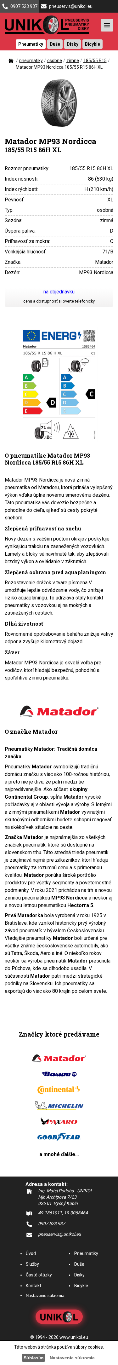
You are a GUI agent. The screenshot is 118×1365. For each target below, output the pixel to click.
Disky (79, 1274)
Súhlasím (33, 1357)
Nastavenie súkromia (45, 1295)
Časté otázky (39, 1274)
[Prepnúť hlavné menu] (107, 25)
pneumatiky (31, 60)
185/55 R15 (95, 60)
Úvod (31, 1253)
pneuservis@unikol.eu (71, 6)
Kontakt (33, 1285)
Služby (32, 1264)
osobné (54, 60)
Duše (79, 1264)
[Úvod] (11, 62)
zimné (72, 60)
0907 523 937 (23, 6)
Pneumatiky (86, 1253)
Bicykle (81, 1285)
